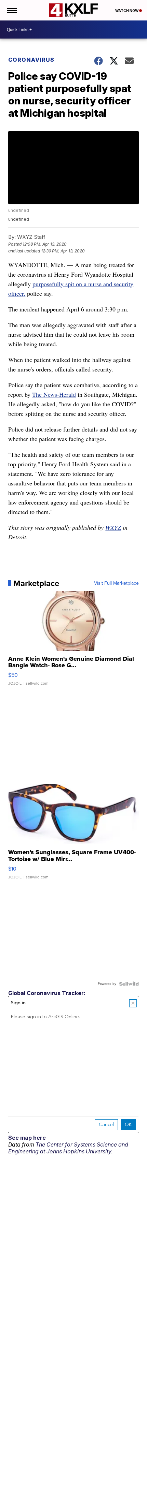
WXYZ (113, 527)
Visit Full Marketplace (116, 583)
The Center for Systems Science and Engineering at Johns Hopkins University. (68, 1148)
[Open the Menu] (11, 10)
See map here (27, 1137)
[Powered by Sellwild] (129, 983)
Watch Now (127, 11)
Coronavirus (31, 59)
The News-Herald (54, 394)
